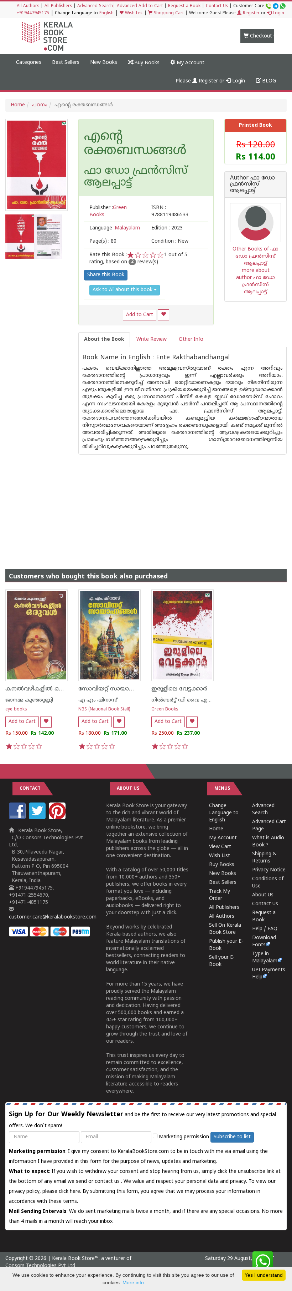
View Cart (220, 847)
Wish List (133, 13)
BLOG (268, 81)
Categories (28, 63)
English (106, 13)
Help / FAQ (264, 929)
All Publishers (58, 6)
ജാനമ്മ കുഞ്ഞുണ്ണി (29, 700)
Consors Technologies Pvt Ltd (40, 1266)
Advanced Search (95, 6)
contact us (108, 1182)
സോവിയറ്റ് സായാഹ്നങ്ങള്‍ (115, 689)
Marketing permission (183, 1137)
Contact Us (217, 6)
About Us (262, 895)
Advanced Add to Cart (140, 6)
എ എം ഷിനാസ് (98, 700)
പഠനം (39, 105)
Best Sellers (65, 63)
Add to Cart (139, 315)
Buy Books (146, 63)
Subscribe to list (232, 1137)
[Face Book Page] (18, 818)
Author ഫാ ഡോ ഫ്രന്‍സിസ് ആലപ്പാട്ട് (252, 184)
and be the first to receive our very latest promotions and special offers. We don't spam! (142, 1119)
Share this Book (105, 275)
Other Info (191, 339)
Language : (114, 228)
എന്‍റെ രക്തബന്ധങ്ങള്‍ (135, 144)
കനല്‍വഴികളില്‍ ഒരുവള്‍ (40, 689)
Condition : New (169, 241)
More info (133, 1282)
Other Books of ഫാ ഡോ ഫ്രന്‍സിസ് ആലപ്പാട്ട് (255, 256)
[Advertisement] (146, 505)
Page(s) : (102, 241)
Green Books (164, 709)
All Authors (28, 6)
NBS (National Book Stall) (104, 709)
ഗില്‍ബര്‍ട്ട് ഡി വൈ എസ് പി (186, 700)
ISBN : (169, 211)
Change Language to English (224, 813)
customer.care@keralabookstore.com (53, 917)
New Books (103, 63)
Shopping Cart (168, 13)
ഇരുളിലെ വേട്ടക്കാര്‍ (179, 689)
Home (18, 105)
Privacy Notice (269, 870)
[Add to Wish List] (163, 314)
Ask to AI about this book (123, 290)
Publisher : (108, 211)
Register (250, 13)
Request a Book (184, 6)
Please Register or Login (210, 81)
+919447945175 (33, 13)
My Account (189, 63)
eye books (16, 709)
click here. (71, 1192)
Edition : (167, 228)
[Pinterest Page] (58, 818)
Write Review (151, 339)
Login (277, 13)
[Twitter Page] (38, 818)
